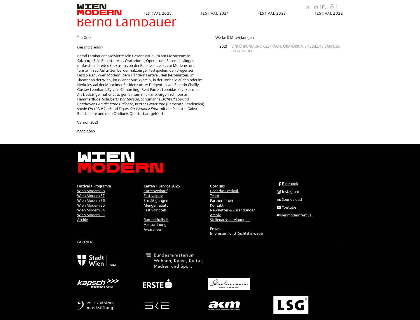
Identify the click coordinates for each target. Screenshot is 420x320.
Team (214, 195)
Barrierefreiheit (156, 219)
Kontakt (217, 205)
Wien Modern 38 (91, 191)
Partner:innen (221, 200)
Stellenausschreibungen (230, 219)
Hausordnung (155, 224)
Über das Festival (224, 191)
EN (316, 7)
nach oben (86, 131)
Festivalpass (153, 195)
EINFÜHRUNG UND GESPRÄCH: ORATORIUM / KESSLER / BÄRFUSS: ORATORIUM (285, 48)
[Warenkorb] (340, 7)
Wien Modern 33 (91, 215)
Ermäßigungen (156, 200)
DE (308, 7)
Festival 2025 (158, 13)
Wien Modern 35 (91, 205)
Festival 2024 (215, 13)
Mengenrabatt (156, 205)
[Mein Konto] (332, 6)
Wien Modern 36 (91, 200)
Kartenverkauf (156, 191)
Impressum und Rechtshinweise (236, 233)
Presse (215, 228)
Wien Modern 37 (91, 195)
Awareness (153, 229)
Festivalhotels (155, 210)
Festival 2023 (272, 13)
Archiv (82, 219)
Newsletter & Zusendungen (233, 210)
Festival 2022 (329, 13)
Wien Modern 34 (91, 210)
